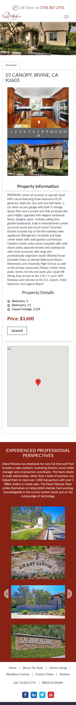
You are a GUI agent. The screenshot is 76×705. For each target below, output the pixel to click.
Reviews (65, 674)
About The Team (33, 668)
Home (12, 668)
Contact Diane (44, 674)
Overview (11, 65)
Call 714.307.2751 (24, 683)
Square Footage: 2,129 (26, 309)
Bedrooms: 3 (20, 301)
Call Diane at (41, 8)
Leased (17, 331)
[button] (7, 579)
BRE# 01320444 (52, 683)
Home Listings (58, 668)
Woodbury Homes (17, 674)
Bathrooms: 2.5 (21, 305)
